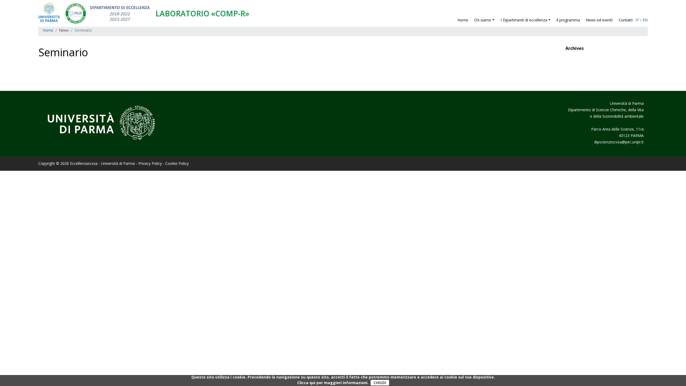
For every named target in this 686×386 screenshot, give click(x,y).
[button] (494, 20)
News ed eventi (599, 20)
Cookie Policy (177, 163)
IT (637, 20)
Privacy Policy (150, 163)
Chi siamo (483, 20)
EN (645, 20)
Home (462, 20)
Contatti (626, 20)
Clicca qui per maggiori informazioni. (332, 382)
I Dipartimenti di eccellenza (524, 20)
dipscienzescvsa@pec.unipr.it (619, 141)
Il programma (568, 20)
